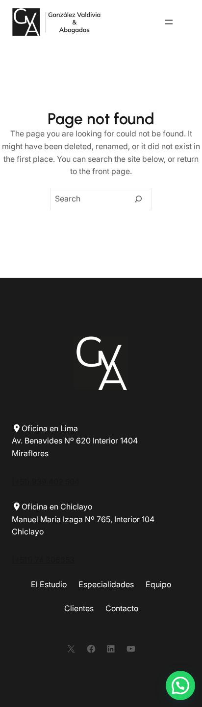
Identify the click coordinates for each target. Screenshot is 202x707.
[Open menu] (169, 22)
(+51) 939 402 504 (45, 481)
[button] (180, 685)
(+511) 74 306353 (43, 560)
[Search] (138, 199)
